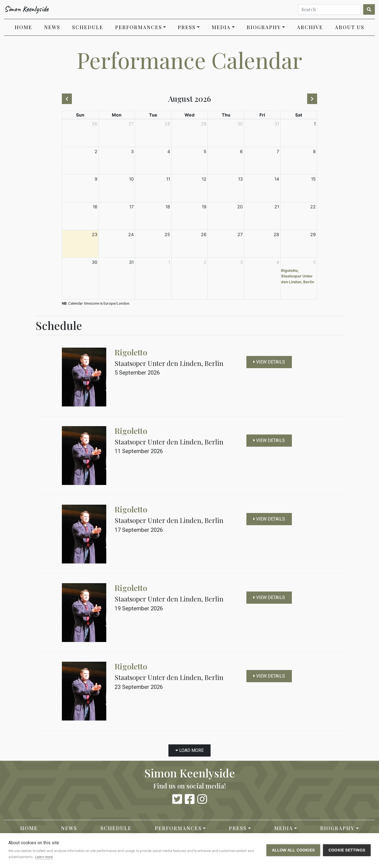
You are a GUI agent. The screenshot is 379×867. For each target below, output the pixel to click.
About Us (349, 27)
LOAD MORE (191, 750)
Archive (310, 27)
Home (26, 27)
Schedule (87, 27)
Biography (264, 27)
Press (187, 27)
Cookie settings (347, 850)
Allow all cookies (293, 850)
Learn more (44, 857)
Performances (138, 27)
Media (221, 27)
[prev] (67, 98)
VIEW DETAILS (270, 362)
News (52, 27)
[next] (312, 98)
